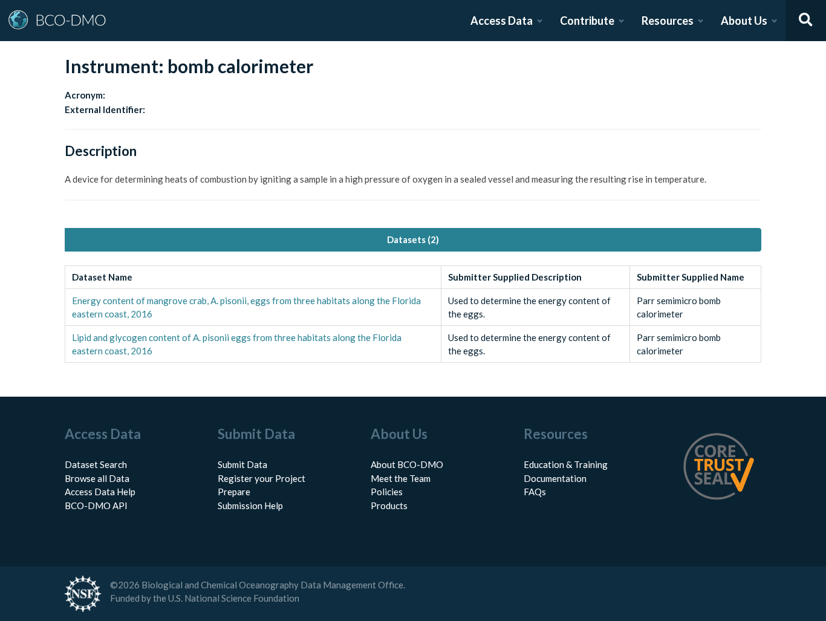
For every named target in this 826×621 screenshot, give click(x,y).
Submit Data (242, 464)
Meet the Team (401, 478)
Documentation (555, 478)
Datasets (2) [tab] (413, 239)
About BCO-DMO (407, 464)
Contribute (587, 20)
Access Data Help (100, 491)
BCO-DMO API (96, 505)
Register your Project (261, 478)
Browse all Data (97, 478)
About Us (744, 20)
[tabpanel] (413, 314)
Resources (668, 20)
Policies (387, 491)
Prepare (234, 491)
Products (389, 505)
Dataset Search (96, 464)
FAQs (535, 491)
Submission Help (250, 505)
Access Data (501, 20)
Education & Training (566, 464)
